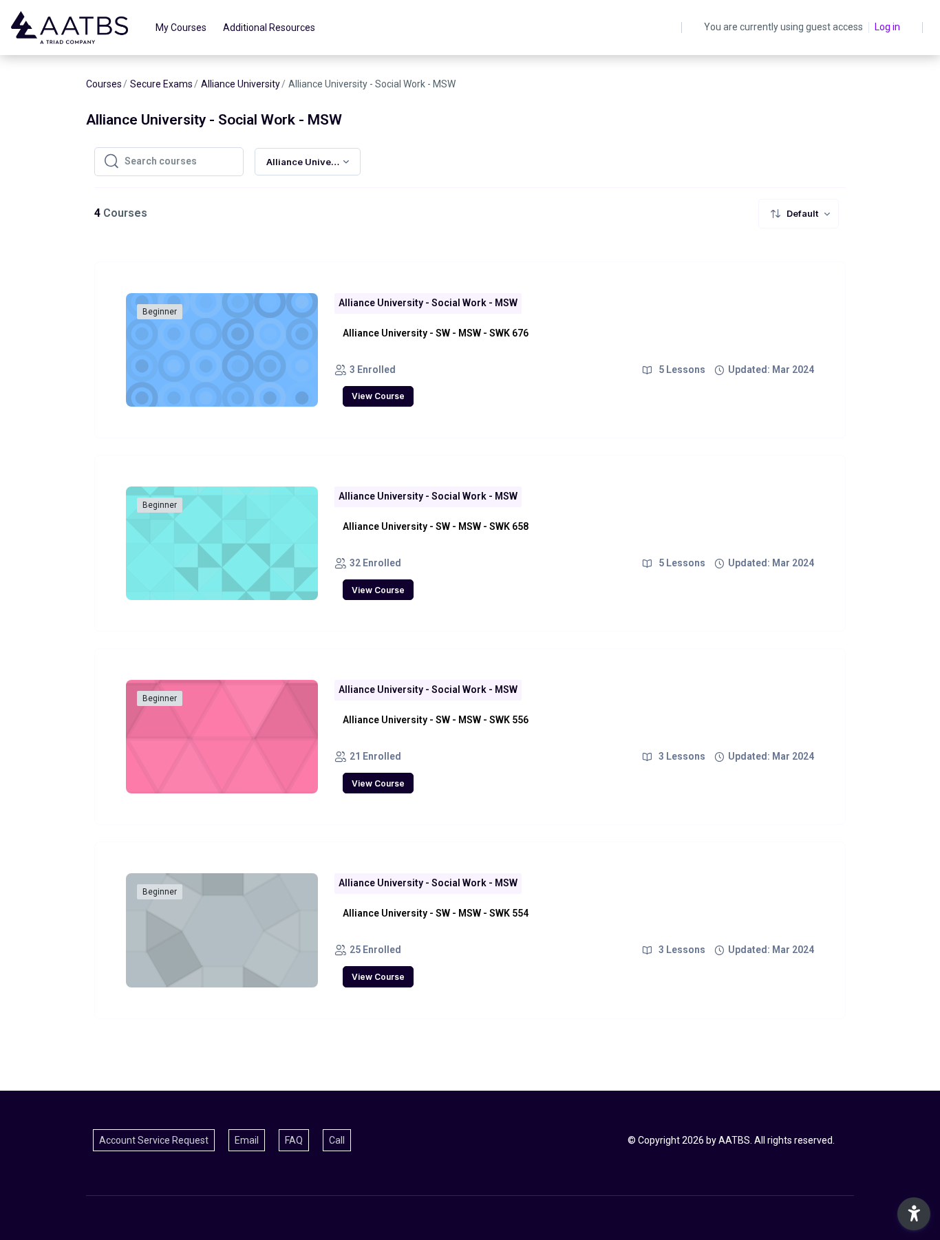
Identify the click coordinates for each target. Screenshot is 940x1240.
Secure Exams (161, 83)
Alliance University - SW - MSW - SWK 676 (435, 333)
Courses (104, 83)
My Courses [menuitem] (181, 27)
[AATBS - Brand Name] (69, 27)
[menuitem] (798, 213)
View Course (378, 396)
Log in (887, 26)
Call (337, 1140)
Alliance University (240, 83)
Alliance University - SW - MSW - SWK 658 (435, 526)
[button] (913, 1213)
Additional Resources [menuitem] (269, 27)
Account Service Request (154, 1140)
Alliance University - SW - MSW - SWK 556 (435, 719)
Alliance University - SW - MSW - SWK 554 (435, 913)
